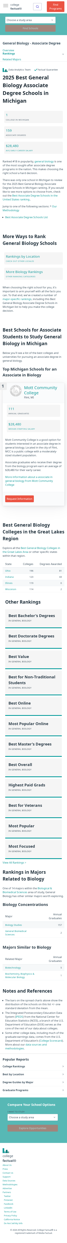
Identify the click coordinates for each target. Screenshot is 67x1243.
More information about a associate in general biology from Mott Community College (29, 481)
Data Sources (9, 1180)
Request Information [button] (19, 499)
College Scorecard (51, 1040)
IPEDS (19, 1016)
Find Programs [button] (55, 6)
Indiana (9, 576)
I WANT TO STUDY (16, 1111)
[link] (33, 53)
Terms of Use (10, 1211)
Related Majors (12, 59)
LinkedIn (8, 1207)
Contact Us (8, 1172)
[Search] (37, 6)
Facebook (8, 1203)
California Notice (12, 1219)
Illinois (9, 583)
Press (5, 1168)
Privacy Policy (10, 1215)
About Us (7, 1165)
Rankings (9, 53)
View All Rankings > (14, 862)
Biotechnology (13, 967)
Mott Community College (40, 390)
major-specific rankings (17, 299)
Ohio (7, 570)
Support (7, 1176)
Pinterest (8, 1200)
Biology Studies (13, 924)
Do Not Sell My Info (13, 1223)
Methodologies (10, 1184)
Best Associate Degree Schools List (26, 217)
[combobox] (37, 6)
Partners (7, 1192)
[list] (33, 53)
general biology (44, 161)
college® (9, 1158)
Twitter (7, 1196)
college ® (16, 6)
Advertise (7, 1188)
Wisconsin (10, 589)
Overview (8, 50)
